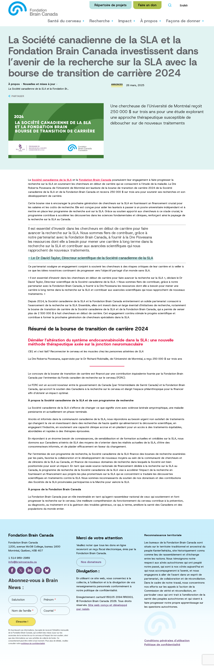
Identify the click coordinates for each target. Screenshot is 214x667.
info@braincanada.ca (22, 562)
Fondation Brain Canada (95, 180)
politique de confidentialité (33, 643)
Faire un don (147, 5)
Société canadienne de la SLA (52, 180)
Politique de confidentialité (162, 644)
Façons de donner (183, 21)
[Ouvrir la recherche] (170, 5)
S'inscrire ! (22, 621)
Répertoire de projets (110, 5)
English (184, 5)
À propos (148, 21)
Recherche (99, 21)
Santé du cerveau (64, 21)
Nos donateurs (91, 562)
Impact (125, 21)
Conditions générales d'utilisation (167, 640)
